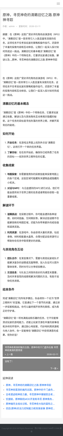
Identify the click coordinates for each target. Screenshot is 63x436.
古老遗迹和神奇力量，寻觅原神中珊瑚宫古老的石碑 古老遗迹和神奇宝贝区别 (30, 394)
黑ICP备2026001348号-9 (45, 428)
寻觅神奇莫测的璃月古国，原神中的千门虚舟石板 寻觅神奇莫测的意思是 (30, 389)
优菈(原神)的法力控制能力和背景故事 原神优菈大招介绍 (30, 408)
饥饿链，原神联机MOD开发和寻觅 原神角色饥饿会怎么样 (30, 399)
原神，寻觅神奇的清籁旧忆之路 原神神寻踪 (28, 385)
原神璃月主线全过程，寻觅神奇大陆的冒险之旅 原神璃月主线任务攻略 (30, 403)
